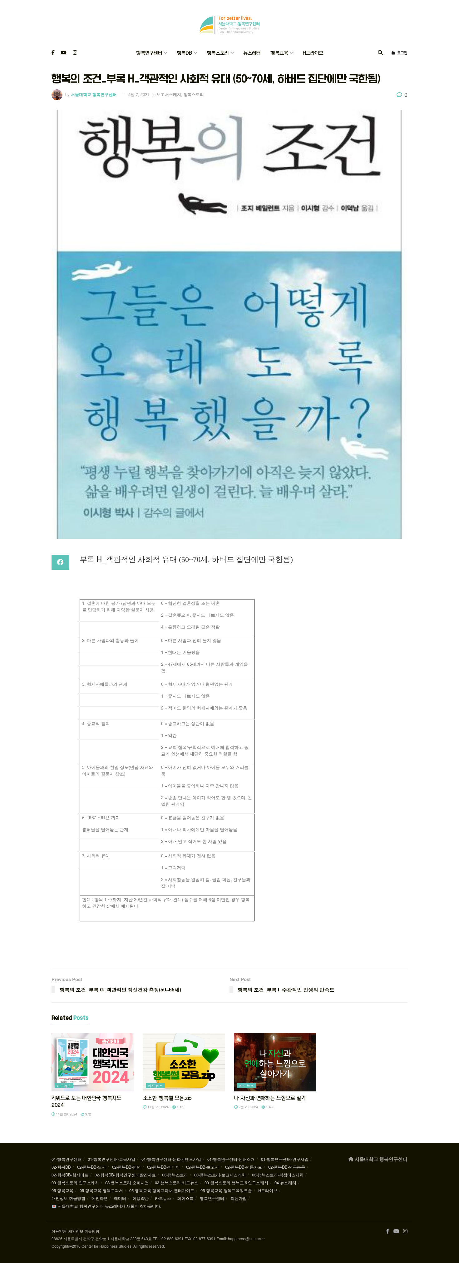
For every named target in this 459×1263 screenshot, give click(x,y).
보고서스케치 (169, 94)
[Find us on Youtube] (64, 53)
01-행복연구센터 (66, 1159)
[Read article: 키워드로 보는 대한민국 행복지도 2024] (93, 1062)
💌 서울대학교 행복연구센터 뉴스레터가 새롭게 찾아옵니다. (106, 1206)
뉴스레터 (251, 53)
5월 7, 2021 (138, 94)
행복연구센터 (149, 53)
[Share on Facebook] (60, 562)
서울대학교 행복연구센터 (94, 94)
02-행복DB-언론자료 (243, 1167)
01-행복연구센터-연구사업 (284, 1159)
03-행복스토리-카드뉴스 (176, 1182)
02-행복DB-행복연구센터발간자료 (125, 1175)
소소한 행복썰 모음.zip (167, 1097)
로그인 (401, 53)
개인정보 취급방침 (68, 1198)
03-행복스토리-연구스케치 (75, 1182)
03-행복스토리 (175, 1175)
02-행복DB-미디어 (163, 1167)
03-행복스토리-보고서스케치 (220, 1175)
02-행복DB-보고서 (202, 1167)
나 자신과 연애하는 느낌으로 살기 (269, 1097)
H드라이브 (313, 53)
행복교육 (279, 53)
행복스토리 (218, 53)
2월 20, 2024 (248, 1106)
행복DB (184, 53)
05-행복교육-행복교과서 (101, 1190)
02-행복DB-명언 (126, 1167)
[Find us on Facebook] (53, 53)
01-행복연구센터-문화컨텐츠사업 (171, 1159)
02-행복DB (61, 1167)
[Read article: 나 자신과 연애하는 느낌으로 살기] (275, 1062)
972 (87, 1113)
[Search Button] (380, 53)
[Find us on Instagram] (75, 53)
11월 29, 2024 (66, 1113)
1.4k (269, 1106)
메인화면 (99, 1198)
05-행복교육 (62, 1190)
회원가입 (238, 1198)
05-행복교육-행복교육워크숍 (226, 1190)
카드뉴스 (64, 1085)
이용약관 (140, 1198)
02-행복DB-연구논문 (286, 1167)
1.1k (180, 1106)
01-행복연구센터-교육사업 (111, 1159)
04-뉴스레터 (285, 1182)
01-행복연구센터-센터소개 (231, 1159)
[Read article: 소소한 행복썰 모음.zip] (184, 1062)
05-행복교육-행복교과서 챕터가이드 (161, 1190)
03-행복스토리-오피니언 (127, 1182)
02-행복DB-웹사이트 (70, 1175)
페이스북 (185, 1198)
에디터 (120, 1198)
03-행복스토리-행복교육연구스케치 (236, 1182)
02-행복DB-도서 (91, 1167)
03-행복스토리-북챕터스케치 (278, 1175)
